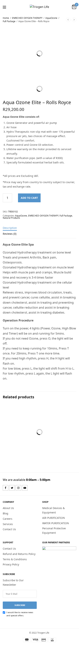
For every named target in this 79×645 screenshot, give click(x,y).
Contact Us (9, 529)
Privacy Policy (11, 564)
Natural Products (11, 217)
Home (6, 18)
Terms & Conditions (15, 559)
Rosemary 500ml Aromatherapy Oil (17, 450)
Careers (7, 518)
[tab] (39, 230)
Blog (5, 513)
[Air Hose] (58, 422)
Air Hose (48, 448)
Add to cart (29, 198)
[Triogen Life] (39, 7)
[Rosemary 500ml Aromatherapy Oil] (20, 422)
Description (10, 228)
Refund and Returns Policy (19, 554)
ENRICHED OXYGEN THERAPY (27, 18)
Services (8, 524)
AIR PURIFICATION (53, 518)
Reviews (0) (9, 234)
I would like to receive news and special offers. (19, 614)
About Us (8, 508)
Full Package (9, 21)
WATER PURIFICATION (55, 523)
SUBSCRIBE (20, 605)
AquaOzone (51, 18)
